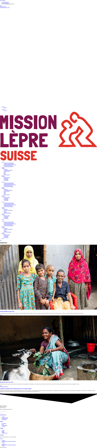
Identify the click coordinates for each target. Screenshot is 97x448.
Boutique (5, 231)
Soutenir (3, 168)
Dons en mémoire (7, 174)
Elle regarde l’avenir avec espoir (6, 382)
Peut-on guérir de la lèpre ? (8, 165)
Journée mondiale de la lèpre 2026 (7, 311)
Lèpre (3, 221)
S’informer (5, 169)
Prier (5, 211)
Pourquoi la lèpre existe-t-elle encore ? (10, 164)
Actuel (3, 175)
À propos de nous (3, 414)
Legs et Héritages (7, 171)
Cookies (3, 442)
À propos (3, 176)
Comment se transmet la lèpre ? (9, 163)
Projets (3, 167)
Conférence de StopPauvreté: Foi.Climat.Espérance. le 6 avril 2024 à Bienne (15, 388)
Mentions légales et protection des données (9, 441)
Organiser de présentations (8, 170)
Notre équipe (6, 179)
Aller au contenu (2, 0)
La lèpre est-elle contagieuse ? (9, 166)
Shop (5, 173)
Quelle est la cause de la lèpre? (9, 162)
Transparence (6, 178)
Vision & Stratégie (7, 177)
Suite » (1, 385)
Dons (3, 219)
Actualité (1, 428)
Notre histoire (6, 180)
